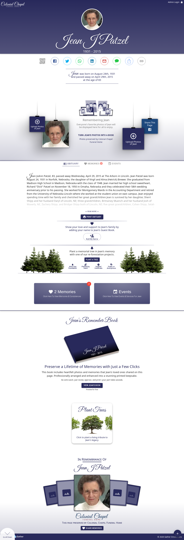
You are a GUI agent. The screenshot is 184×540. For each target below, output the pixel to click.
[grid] (92, 126)
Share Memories (93, 528)
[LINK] (142, 61)
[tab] (71, 163)
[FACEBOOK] (55, 61)
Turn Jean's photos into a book (96, 135)
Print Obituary (93, 217)
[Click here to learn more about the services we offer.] (92, 517)
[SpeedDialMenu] (177, 533)
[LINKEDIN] (92, 61)
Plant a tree (92, 260)
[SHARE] (129, 61)
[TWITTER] (67, 61)
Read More (92, 211)
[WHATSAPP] (80, 61)
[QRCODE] (42, 61)
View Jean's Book (92, 385)
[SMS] (117, 61)
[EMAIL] (104, 61)
